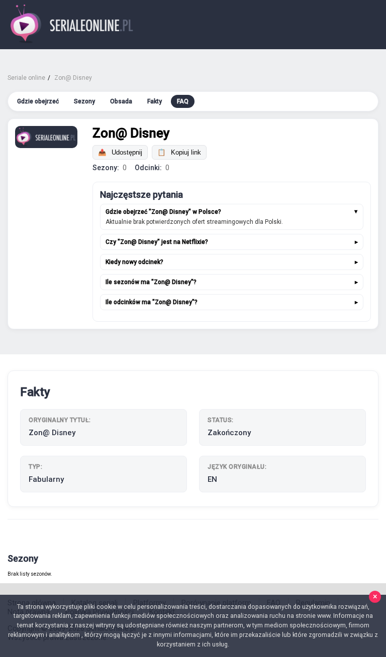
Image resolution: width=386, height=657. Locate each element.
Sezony (84, 101)
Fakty (154, 101)
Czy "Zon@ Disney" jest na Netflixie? (157, 241)
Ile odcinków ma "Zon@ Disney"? (152, 302)
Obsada (121, 101)
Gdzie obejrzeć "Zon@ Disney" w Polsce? (163, 211)
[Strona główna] (72, 25)
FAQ (182, 101)
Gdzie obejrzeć (38, 101)
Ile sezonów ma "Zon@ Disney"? (151, 282)
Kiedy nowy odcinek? (134, 262)
